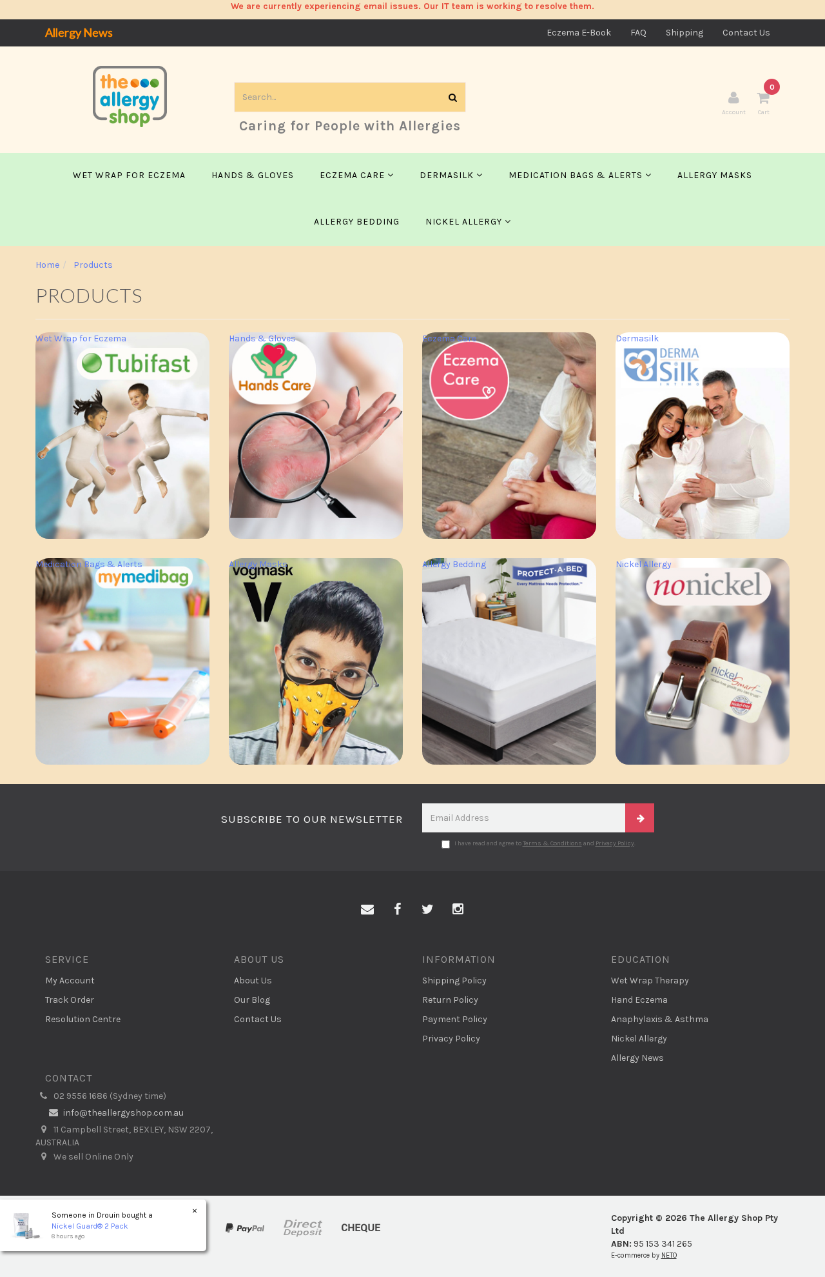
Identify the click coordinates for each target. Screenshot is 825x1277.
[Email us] (367, 910)
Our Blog (252, 999)
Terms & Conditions (552, 843)
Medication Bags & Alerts (577, 175)
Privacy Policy (615, 843)
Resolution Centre (83, 1019)
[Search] (453, 97)
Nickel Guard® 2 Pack (90, 1226)
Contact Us (746, 32)
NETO (669, 1255)
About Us (253, 980)
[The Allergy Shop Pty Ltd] (130, 95)
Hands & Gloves (252, 175)
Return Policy (450, 999)
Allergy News (79, 32)
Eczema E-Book (579, 32)
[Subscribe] (639, 817)
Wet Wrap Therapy (650, 980)
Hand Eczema (639, 999)
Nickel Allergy (465, 221)
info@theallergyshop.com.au (122, 1112)
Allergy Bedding (357, 221)
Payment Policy (454, 1019)
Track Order (69, 999)
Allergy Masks (714, 175)
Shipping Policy (454, 980)
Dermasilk (448, 175)
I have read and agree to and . (545, 843)
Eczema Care (353, 175)
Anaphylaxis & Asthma (659, 1019)
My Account (70, 980)
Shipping (684, 32)
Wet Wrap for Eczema (129, 175)
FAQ (638, 32)
